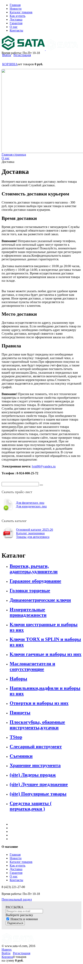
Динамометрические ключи (40, 600)
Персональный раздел (17, 899)
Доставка (16, 869)
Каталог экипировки (30, 533)
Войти (6, 55)
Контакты (16, 880)
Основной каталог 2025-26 (34, 529)
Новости (16, 858)
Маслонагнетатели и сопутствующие (32, 666)
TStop (16, 737)
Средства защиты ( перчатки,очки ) (31, 806)
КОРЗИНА (10, 64)
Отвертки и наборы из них (39, 703)
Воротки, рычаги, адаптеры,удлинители (34, 568)
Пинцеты (20, 712)
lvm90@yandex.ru (44, 466)
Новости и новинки (24, 919)
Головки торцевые (30, 590)
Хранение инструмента (35, 765)
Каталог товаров (21, 862)
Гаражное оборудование (35, 581)
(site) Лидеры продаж (33, 774)
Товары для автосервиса (32, 537)
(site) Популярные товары (38, 793)
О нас (14, 876)
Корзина (7, 957)
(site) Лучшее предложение (39, 784)
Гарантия (16, 872)
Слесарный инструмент (36, 746)
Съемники (21, 756)
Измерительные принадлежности (28, 612)
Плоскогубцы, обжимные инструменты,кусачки (37, 724)
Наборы (18, 678)
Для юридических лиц (31, 506)
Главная (15, 854)
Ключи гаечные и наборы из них (45, 654)
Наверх (7, 949)
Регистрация (22, 55)
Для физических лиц (30, 502)
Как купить (17, 865)
